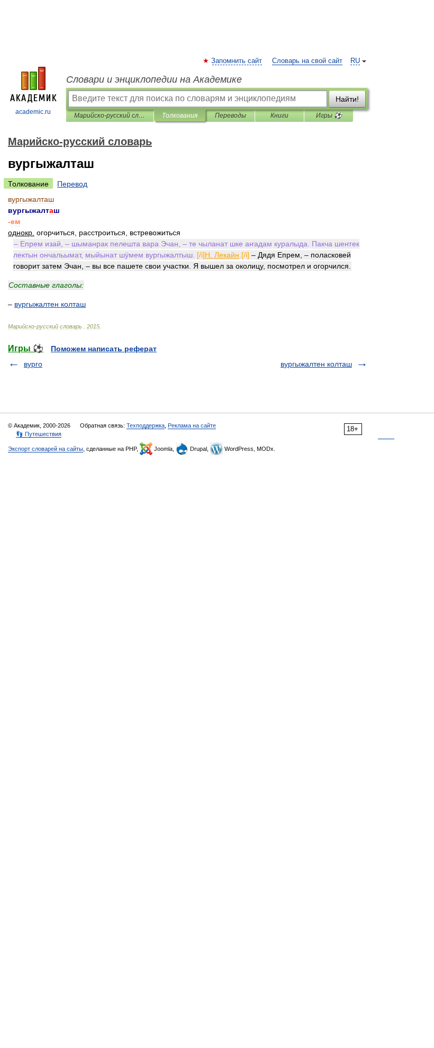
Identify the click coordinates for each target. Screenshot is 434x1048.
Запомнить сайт (237, 61)
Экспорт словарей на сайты (45, 449)
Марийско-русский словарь (110, 115)
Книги (279, 115)
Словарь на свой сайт (307, 61)
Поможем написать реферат (104, 348)
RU (355, 61)
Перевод (72, 184)
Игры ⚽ (329, 115)
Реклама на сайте (192, 425)
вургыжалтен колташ (316, 364)
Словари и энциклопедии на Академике (154, 79)
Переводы (230, 115)
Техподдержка (145, 425)
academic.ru (33, 112)
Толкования (179, 115)
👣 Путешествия (38, 434)
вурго (33, 364)
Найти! (347, 99)
